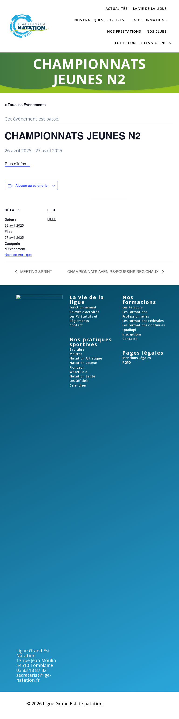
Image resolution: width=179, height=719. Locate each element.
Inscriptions (131, 334)
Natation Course (83, 362)
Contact (76, 325)
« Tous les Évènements (25, 104)
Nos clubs (157, 31)
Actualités (116, 8)
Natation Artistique (18, 254)
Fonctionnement (82, 307)
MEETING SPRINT (35, 271)
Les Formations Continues (143, 325)
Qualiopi (129, 330)
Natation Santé (82, 376)
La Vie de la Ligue (150, 8)
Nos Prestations (124, 31)
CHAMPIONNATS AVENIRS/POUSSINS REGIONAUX (113, 271)
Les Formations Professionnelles (135, 314)
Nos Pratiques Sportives (99, 20)
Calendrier (77, 385)
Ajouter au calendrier (32, 185)
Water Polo (78, 372)
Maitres (75, 354)
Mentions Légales (136, 358)
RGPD (126, 362)
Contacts (129, 338)
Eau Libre (76, 349)
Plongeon (77, 367)
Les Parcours (132, 307)
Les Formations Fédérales (143, 320)
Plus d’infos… (17, 163)
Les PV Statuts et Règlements (83, 318)
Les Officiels (78, 380)
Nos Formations (150, 20)
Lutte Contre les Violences (143, 43)
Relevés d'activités (84, 312)
